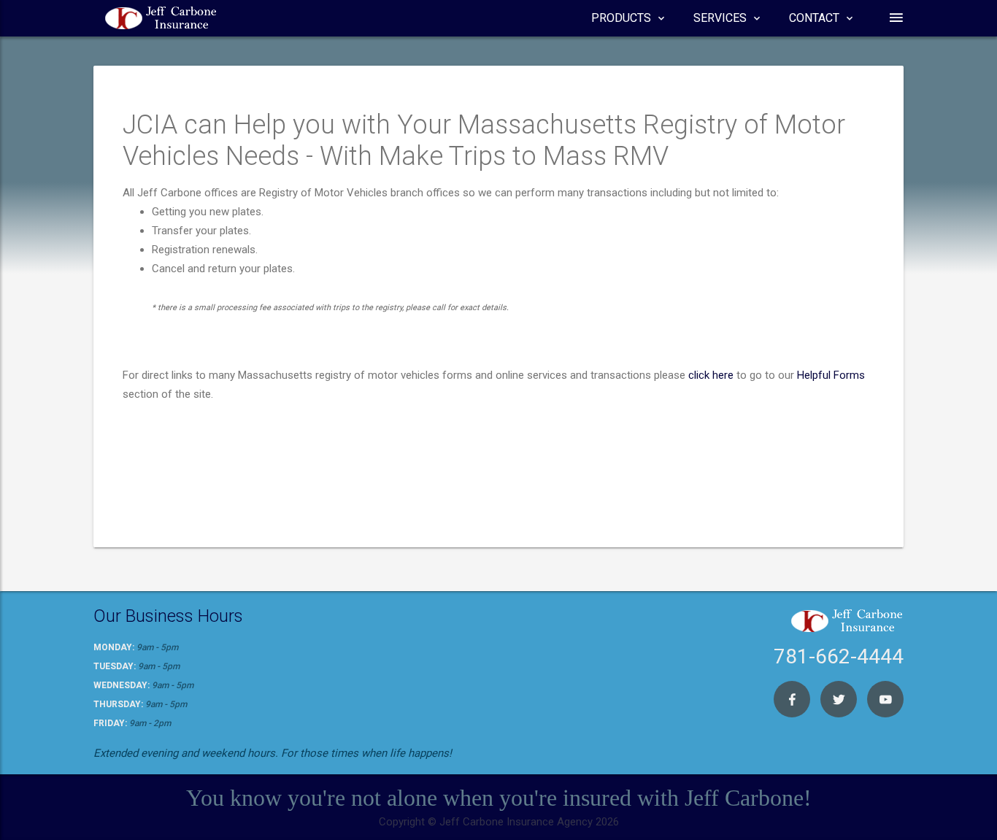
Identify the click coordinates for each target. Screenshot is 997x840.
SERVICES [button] (720, 18)
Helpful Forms (831, 375)
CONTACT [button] (814, 18)
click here (711, 375)
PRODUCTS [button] (621, 18)
